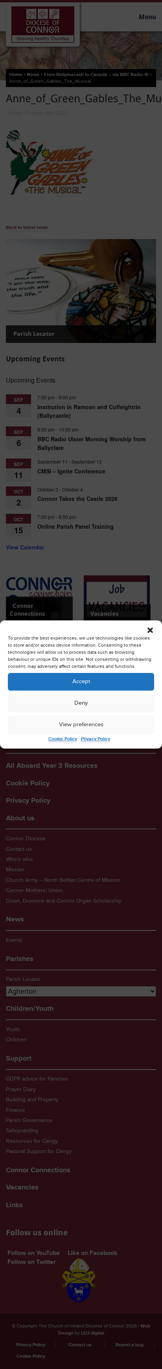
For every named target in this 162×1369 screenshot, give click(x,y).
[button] (150, 630)
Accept (81, 681)
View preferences (81, 724)
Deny (81, 703)
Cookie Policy (62, 739)
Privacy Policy (95, 739)
